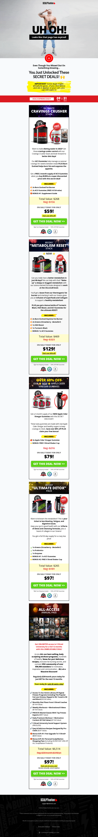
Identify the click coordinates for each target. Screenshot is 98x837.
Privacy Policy (56, 826)
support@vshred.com (49, 803)
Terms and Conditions (44, 826)
